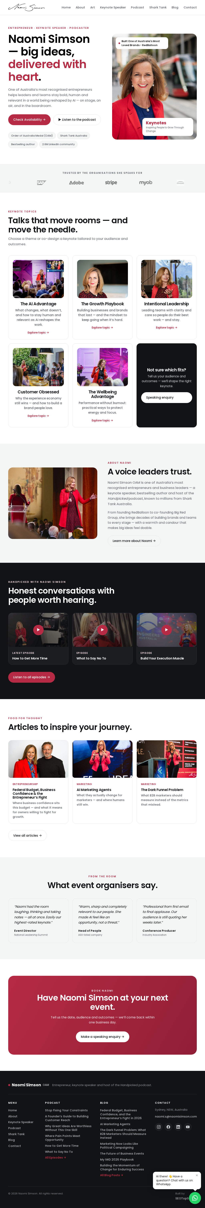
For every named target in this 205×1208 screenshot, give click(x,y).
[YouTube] (188, 1127)
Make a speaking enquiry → (102, 1037)
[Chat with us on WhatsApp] (195, 1198)
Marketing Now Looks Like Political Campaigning (119, 1146)
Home (66, 7)
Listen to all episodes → (31, 677)
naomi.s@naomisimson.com (176, 1117)
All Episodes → (55, 1158)
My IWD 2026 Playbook (117, 1160)
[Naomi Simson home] (26, 7)
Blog (175, 7)
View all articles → (27, 835)
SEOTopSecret (186, 1198)
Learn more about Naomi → (134, 541)
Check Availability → (29, 120)
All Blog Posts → (111, 1175)
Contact (190, 7)
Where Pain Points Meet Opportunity (62, 1138)
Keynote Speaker (113, 7)
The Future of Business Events (122, 1154)
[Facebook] (168, 1127)
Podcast (137, 7)
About (80, 7)
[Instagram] (159, 1127)
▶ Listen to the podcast (77, 120)
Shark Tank (158, 7)
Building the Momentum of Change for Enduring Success (122, 1167)
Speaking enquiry (160, 397)
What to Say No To (59, 1152)
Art (92, 7)
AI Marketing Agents (115, 1124)
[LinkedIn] (178, 1127)
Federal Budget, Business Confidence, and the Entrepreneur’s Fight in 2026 (121, 1114)
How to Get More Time (61, 1146)
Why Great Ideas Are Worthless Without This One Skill (68, 1128)
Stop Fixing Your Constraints (66, 1111)
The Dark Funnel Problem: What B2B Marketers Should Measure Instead (123, 1134)
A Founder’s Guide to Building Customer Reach (66, 1118)
